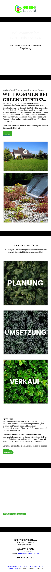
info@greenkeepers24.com (28, 553)
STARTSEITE (12, 566)
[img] (25, 8)
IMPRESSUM (13, 568)
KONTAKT (24, 566)
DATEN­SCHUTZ (36, 566)
